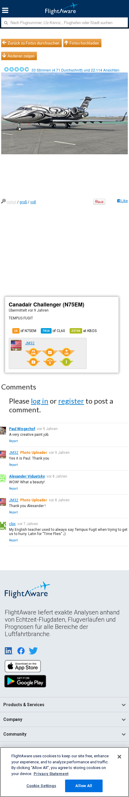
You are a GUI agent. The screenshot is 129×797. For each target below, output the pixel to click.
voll (33, 202)
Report (13, 441)
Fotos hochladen (84, 43)
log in (39, 400)
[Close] (119, 756)
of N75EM (25, 331)
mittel (11, 202)
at (84, 331)
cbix (12, 524)
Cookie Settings (41, 785)
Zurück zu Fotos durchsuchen (33, 43)
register (71, 400)
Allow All (83, 785)
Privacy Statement (51, 773)
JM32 (29, 343)
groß (23, 202)
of (54, 331)
